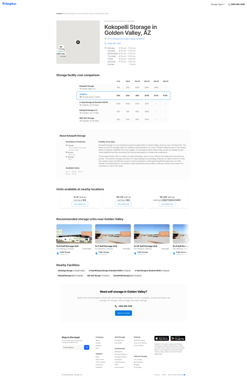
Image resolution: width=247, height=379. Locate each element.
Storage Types (217, 4)
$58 (128, 96)
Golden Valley (89, 13)
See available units (80, 204)
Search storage (123, 313)
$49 (118, 96)
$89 (137, 96)
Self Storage (69, 13)
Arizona (79, 13)
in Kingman (110, 271)
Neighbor (59, 13)
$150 (156, 96)
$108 (147, 96)
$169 (165, 96)
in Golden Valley (71, 271)
